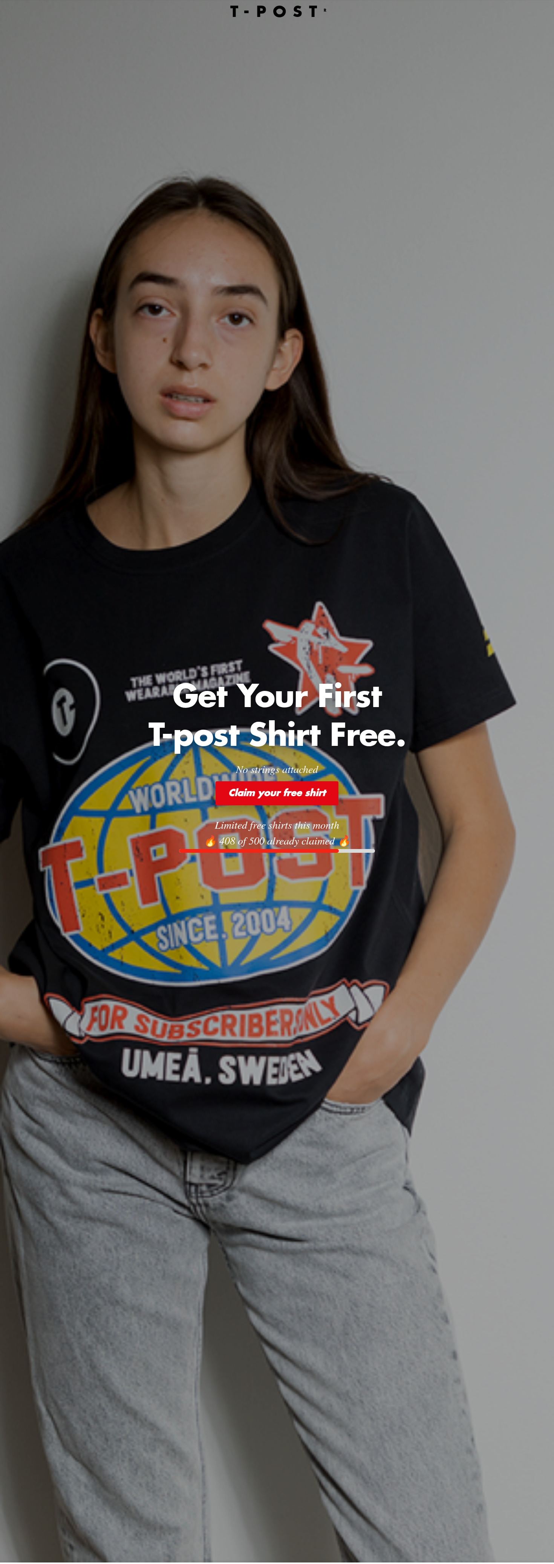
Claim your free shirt (277, 793)
